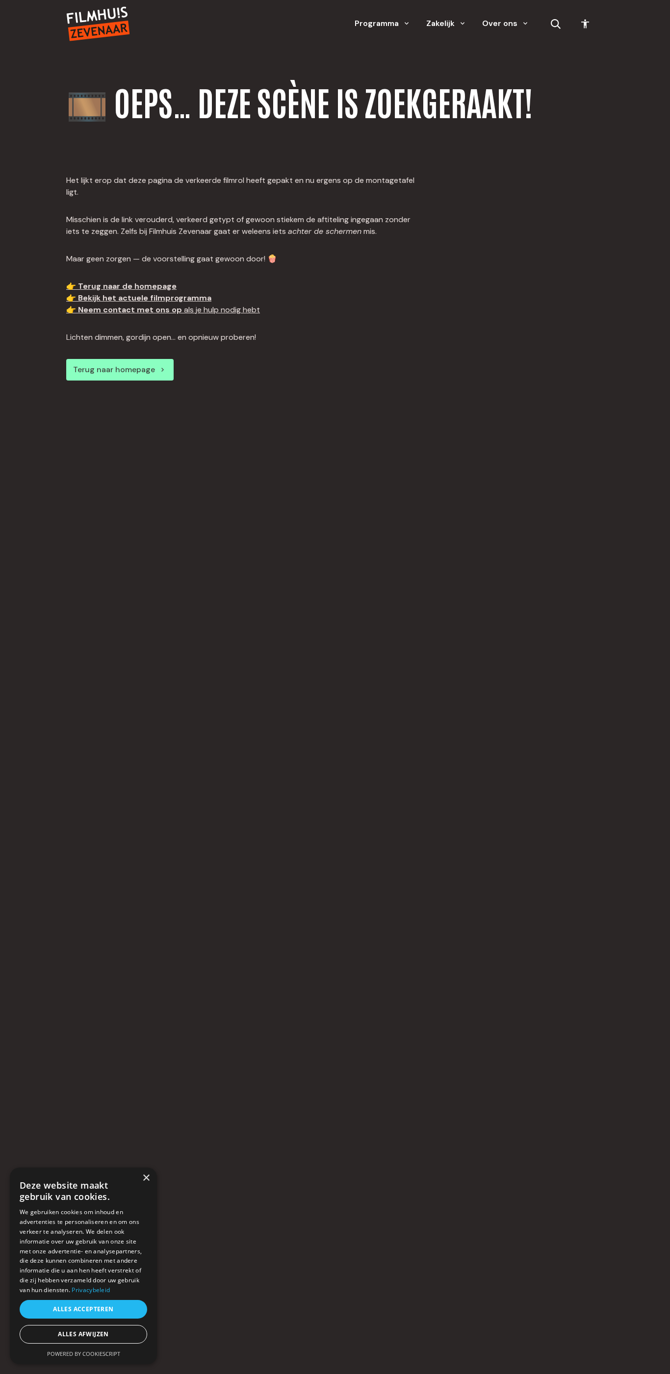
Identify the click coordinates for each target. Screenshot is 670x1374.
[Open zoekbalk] (556, 24)
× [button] (146, 1178)
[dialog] (83, 1266)
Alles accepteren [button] (83, 1309)
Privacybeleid (91, 1290)
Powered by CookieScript (83, 1353)
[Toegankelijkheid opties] (585, 24)
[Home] (98, 24)
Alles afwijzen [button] (83, 1334)
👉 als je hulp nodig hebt (163, 310)
